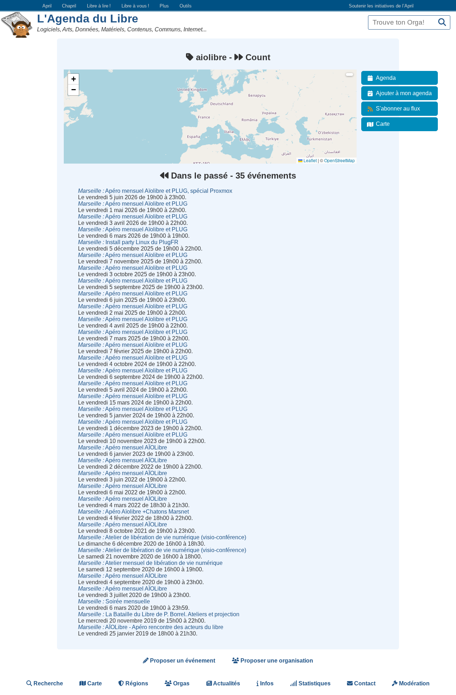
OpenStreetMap (339, 160)
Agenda (386, 78)
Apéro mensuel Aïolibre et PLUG (132, 204)
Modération (414, 683)
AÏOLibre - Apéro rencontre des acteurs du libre (150, 627)
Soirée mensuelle (114, 601)
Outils (186, 6)
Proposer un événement (182, 661)
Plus (164, 6)
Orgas (181, 683)
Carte (383, 124)
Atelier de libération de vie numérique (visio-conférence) (162, 537)
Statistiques (314, 683)
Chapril (69, 6)
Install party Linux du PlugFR (128, 242)
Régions (136, 683)
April (47, 6)
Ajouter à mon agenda (404, 93)
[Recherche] (442, 23)
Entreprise (78, 124)
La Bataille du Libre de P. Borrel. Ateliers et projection (158, 614)
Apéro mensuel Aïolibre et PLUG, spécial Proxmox (155, 191)
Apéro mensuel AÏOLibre (122, 447)
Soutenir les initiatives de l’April (381, 6)
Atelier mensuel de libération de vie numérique (150, 563)
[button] (73, 79)
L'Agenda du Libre (87, 18)
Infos (266, 683)
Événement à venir (86, 85)
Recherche (47, 683)
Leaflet (309, 160)
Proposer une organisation (276, 661)
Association (79, 105)
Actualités (226, 683)
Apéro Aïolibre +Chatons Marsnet (133, 512)
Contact (364, 683)
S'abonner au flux (398, 108)
